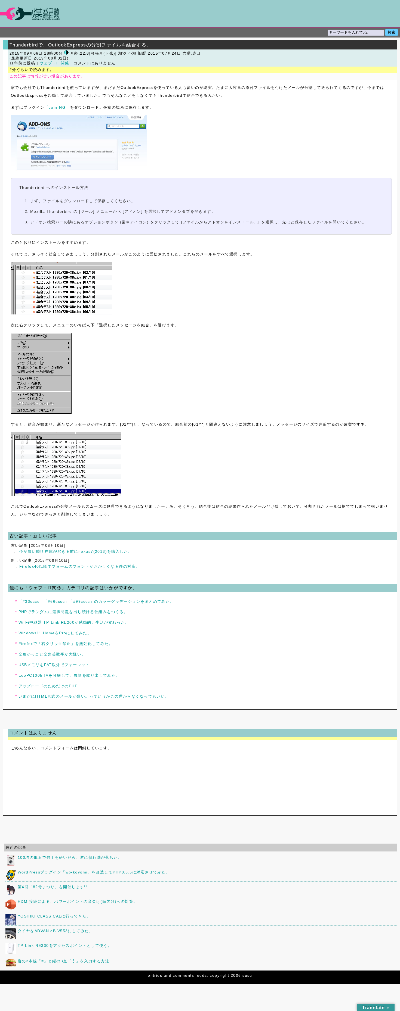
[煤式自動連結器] (200, 13)
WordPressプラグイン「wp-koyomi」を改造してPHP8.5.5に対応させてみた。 (94, 872)
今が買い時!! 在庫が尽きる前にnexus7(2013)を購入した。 (75, 551)
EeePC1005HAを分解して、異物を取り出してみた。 (69, 675)
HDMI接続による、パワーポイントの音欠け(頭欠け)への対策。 (78, 901)
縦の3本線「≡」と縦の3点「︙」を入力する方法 (63, 961)
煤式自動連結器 (200, 13)
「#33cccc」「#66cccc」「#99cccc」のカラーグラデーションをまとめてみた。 (96, 601)
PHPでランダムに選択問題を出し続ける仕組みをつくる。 (73, 612)
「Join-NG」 (57, 107)
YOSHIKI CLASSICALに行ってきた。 (54, 916)
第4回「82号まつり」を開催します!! (52, 887)
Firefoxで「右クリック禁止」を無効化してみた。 (66, 643)
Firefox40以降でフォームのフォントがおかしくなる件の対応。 (79, 566)
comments (183, 975)
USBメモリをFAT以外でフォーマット (54, 665)
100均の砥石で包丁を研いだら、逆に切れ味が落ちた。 (70, 857)
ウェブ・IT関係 (54, 63)
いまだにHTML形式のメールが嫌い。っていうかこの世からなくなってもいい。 (94, 696)
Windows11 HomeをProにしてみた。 (55, 633)
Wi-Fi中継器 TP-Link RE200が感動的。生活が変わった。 (74, 622)
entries (155, 975)
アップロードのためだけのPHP (48, 686)
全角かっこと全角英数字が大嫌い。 (52, 654)
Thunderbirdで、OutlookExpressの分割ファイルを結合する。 (81, 45)
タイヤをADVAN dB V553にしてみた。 (55, 931)
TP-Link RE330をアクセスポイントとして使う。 (65, 945)
